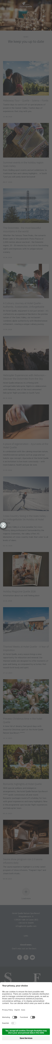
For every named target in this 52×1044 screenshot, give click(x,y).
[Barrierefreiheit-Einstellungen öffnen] (3, 525)
